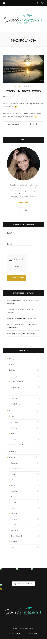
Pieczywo (14, 508)
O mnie (11, 364)
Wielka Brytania (16, 404)
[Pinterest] (36, 124)
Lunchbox (14, 491)
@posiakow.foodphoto (24, 584)
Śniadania (14, 530)
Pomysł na (12, 411)
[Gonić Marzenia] (23, 19)
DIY (12, 416)
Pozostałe (14, 398)
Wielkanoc (14, 541)
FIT (12, 480)
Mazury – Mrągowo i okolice (23, 90)
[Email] (40, 124)
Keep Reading (13, 124)
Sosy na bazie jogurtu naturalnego (23, 333)
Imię (9, 232)
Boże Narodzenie (17, 469)
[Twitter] (33, 124)
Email (10, 244)
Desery (13, 474)
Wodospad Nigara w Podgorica (25, 318)
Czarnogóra (15, 376)
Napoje (13, 497)
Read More (23, 202)
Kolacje (13, 485)
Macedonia (15, 387)
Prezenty (14, 428)
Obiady (13, 502)
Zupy (13, 547)
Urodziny (14, 439)
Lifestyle (12, 359)
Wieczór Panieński (17, 445)
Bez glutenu (15, 463)
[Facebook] (30, 124)
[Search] (42, 3)
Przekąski (14, 519)
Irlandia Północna (17, 381)
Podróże (18, 86)
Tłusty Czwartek (16, 536)
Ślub (12, 433)
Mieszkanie (15, 422)
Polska (13, 393)
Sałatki (13, 525)
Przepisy (12, 457)
